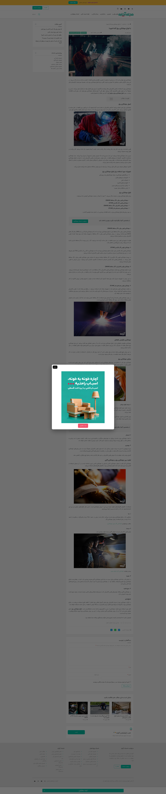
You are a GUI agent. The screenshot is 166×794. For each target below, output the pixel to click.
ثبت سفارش (83, 426)
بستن (55, 367)
